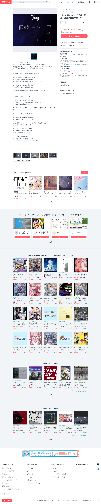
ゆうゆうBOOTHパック (76, 64)
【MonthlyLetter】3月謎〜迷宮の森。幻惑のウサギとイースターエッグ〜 (65, 192)
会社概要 (36, 500)
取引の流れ (65, 82)
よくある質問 (54, 471)
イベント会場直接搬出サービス (10, 480)
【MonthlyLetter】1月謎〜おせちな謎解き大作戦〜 (35, 192)
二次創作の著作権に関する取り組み (11, 489)
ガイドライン (57, 500)
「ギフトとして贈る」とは (68, 45)
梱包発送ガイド (6, 483)
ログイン (60, 2)
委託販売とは (5, 486)
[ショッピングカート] (90, 2)
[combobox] (30, 2)
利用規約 (41, 500)
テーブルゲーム (70, 9)
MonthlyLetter (25, 173)
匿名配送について (6, 474)
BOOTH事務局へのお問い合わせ (59, 477)
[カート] (72, 12)
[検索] (46, 2)
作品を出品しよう (81, 2)
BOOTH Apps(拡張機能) (8, 471)
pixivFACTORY (63, 75)
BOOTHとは (69, 2)
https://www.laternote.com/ (21, 132)
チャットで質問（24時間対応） (59, 474)
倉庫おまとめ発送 (31, 480)
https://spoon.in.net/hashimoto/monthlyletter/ (26, 140)
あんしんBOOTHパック (65, 64)
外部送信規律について (77, 500)
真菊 (58, 233)
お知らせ (53, 468)
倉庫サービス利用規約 (48, 500)
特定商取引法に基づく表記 (67, 90)
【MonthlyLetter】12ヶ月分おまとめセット (20, 194)
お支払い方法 (65, 85)
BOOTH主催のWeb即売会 (33, 483)
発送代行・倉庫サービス (8, 477)
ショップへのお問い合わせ (67, 93)
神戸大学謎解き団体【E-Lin (43, 232)
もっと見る (50, 242)
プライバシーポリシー (66, 500)
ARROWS (78, 233)
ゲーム (62, 9)
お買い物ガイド (31, 471)
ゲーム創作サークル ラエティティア (24, 233)
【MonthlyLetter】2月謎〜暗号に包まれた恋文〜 (50, 192)
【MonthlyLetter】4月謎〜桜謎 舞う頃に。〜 (80, 192)
